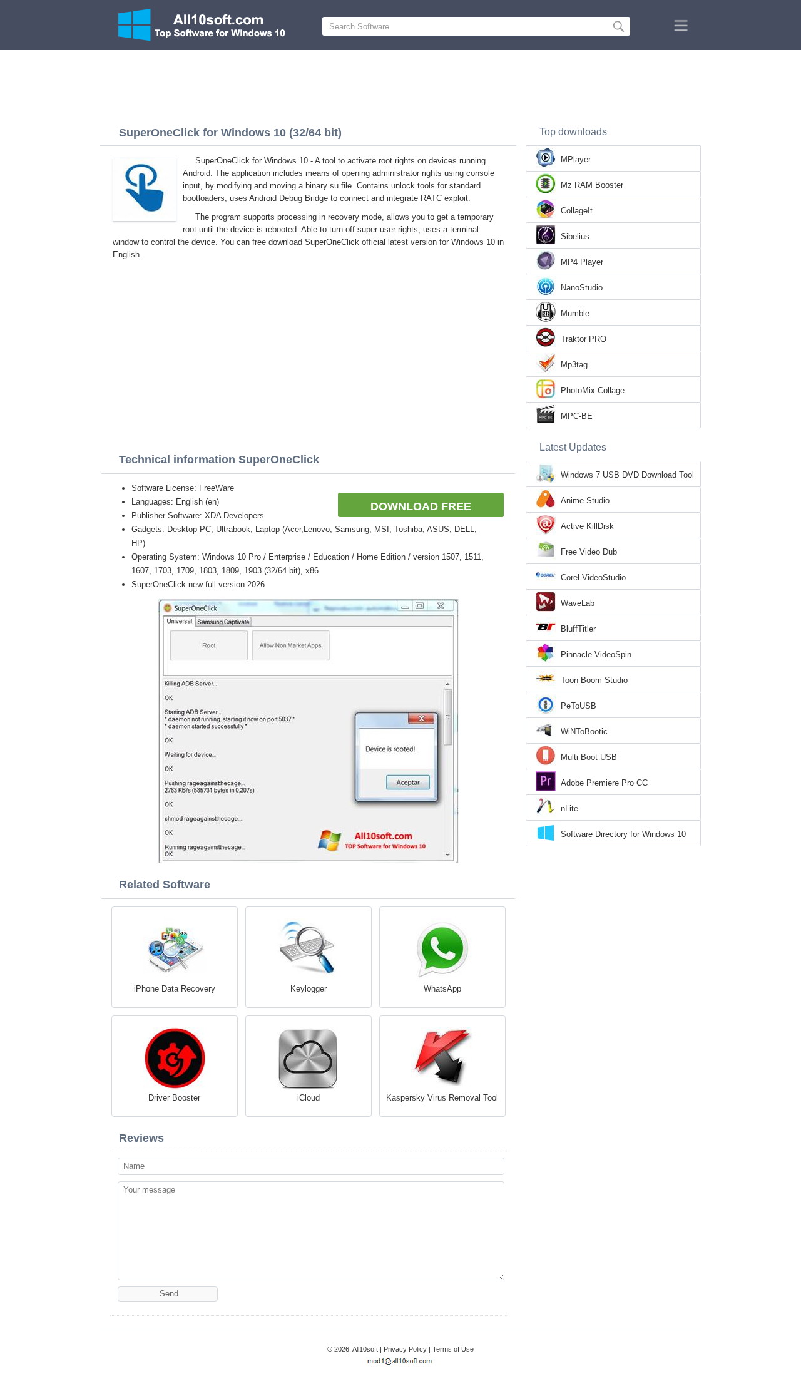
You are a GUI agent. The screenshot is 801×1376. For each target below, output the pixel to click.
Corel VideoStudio (593, 577)
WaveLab (577, 603)
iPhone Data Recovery (174, 988)
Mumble (575, 313)
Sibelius (575, 236)
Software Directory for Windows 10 (623, 834)
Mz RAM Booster (592, 185)
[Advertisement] (400, 84)
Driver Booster (174, 1097)
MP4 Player (582, 262)
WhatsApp (442, 988)
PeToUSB (578, 706)
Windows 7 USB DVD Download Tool (627, 475)
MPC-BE (577, 416)
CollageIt (577, 210)
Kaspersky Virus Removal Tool (442, 1097)
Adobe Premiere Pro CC (604, 783)
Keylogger (308, 988)
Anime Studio (585, 500)
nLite (569, 808)
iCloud (308, 1097)
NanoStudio (582, 287)
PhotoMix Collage (593, 390)
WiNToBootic (584, 731)
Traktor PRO (583, 339)
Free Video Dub (589, 552)
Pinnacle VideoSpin (596, 654)
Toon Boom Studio (594, 680)
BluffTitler (578, 629)
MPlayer (576, 159)
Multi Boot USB (589, 757)
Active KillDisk (587, 526)
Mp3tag (574, 364)
